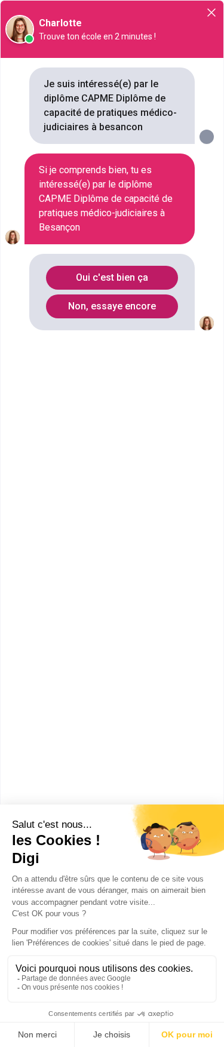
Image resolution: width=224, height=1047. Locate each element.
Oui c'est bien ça (112, 277)
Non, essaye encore (112, 306)
